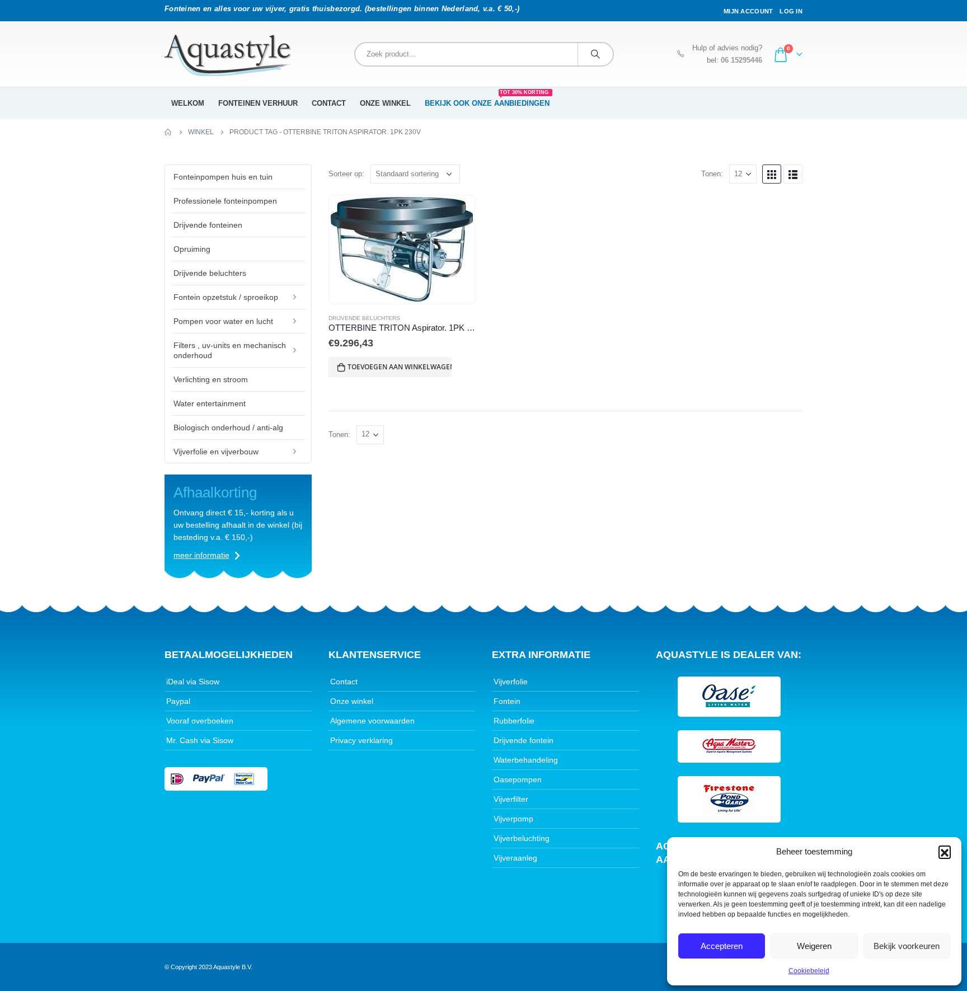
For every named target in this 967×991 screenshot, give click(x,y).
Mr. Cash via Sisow (199, 740)
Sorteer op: (346, 174)
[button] (944, 851)
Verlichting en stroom (210, 379)
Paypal (178, 701)
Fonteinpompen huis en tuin (223, 176)
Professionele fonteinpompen (225, 200)
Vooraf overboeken (199, 720)
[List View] (792, 174)
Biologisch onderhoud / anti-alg (228, 427)
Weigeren (814, 946)
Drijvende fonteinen (207, 224)
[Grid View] (771, 174)
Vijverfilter (511, 799)
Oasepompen (518, 779)
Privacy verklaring (361, 740)
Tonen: (712, 174)
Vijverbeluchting (522, 838)
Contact (329, 103)
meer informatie (201, 555)
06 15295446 (741, 60)
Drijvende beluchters (364, 318)
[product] (402, 249)
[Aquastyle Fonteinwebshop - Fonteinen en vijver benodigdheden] (228, 55)
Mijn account (748, 11)
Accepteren (722, 946)
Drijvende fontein (523, 740)
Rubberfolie (514, 720)
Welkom (187, 103)
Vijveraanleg (515, 857)
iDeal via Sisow (192, 681)
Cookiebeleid (808, 971)
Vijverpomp (513, 818)
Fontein (507, 701)
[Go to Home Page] (168, 132)
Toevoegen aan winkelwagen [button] (400, 367)
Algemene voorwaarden (372, 720)
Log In (791, 11)
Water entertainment (209, 403)
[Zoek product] (595, 54)
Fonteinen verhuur (258, 103)
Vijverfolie (511, 681)
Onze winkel (385, 103)
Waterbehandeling (526, 759)
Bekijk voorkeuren (907, 946)
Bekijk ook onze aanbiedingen (487, 99)
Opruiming (191, 249)
